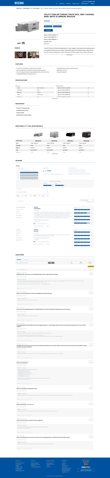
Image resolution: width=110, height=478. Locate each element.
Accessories (18, 469)
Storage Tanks (19, 468)
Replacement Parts (20, 470)
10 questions (46, 24)
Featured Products (20, 462)
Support (33, 460)
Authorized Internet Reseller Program (66, 469)
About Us (64, 462)
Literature (33, 465)
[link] (19, 259)
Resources (47, 43)
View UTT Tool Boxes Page (23, 108)
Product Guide (20, 112)
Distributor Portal (66, 470)
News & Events (50, 460)
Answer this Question (21, 276)
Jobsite (17, 465)
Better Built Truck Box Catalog (24, 115)
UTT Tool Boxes (35, 8)
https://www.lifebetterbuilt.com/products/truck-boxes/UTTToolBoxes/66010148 (33, 284)
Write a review (48, 26)
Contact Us (64, 466)
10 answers (53, 24)
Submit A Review (34, 462)
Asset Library (65, 465)
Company (64, 460)
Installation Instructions (22, 110)
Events (48, 465)
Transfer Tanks (19, 466)
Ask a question (57, 26)
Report (30, 288)
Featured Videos (50, 464)
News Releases (49, 462)
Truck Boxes (26, 8)
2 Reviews (26, 259)
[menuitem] (62, 3)
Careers (64, 464)
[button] (48, 30)
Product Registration (36, 466)
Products (19, 8)
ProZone (48, 466)
